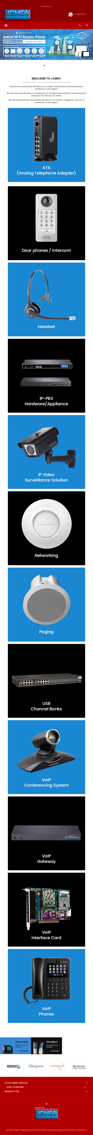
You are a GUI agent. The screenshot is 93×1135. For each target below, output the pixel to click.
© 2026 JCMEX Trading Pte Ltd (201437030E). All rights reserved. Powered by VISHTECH (46, 1130)
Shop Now (24, 1051)
